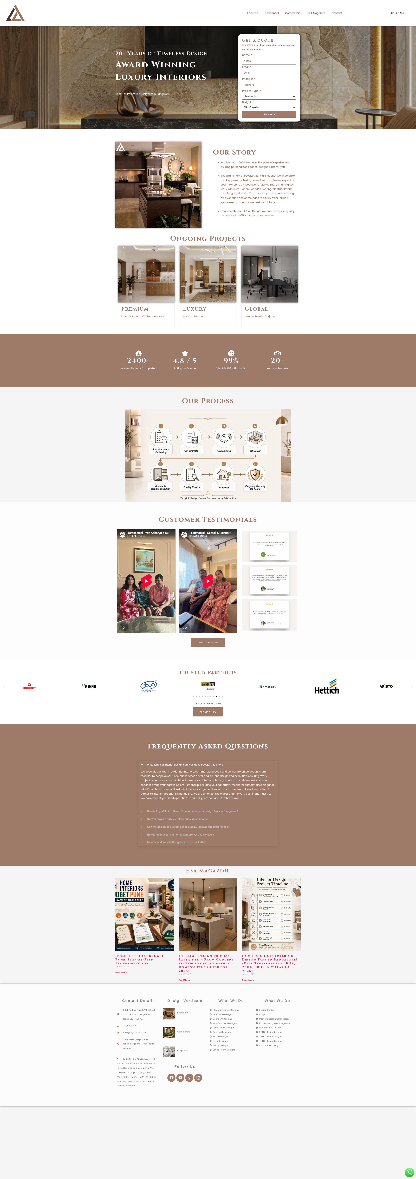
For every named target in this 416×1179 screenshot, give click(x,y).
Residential (272, 13)
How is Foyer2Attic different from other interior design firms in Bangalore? (192, 811)
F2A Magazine (316, 13)
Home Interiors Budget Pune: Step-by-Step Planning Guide (139, 960)
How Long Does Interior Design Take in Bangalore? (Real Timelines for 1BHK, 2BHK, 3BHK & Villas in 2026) (270, 963)
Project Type (250, 91)
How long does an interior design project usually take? (180, 834)
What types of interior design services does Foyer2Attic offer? (185, 764)
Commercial (293, 13)
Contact (337, 13)
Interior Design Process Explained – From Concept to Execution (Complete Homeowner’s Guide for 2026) (206, 963)
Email (246, 67)
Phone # (248, 79)
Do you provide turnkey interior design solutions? (177, 819)
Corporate (182, 1050)
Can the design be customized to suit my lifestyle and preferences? (188, 826)
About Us (252, 13)
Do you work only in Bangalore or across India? (176, 842)
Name (246, 55)
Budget (247, 102)
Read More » (121, 972)
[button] (4, 686)
